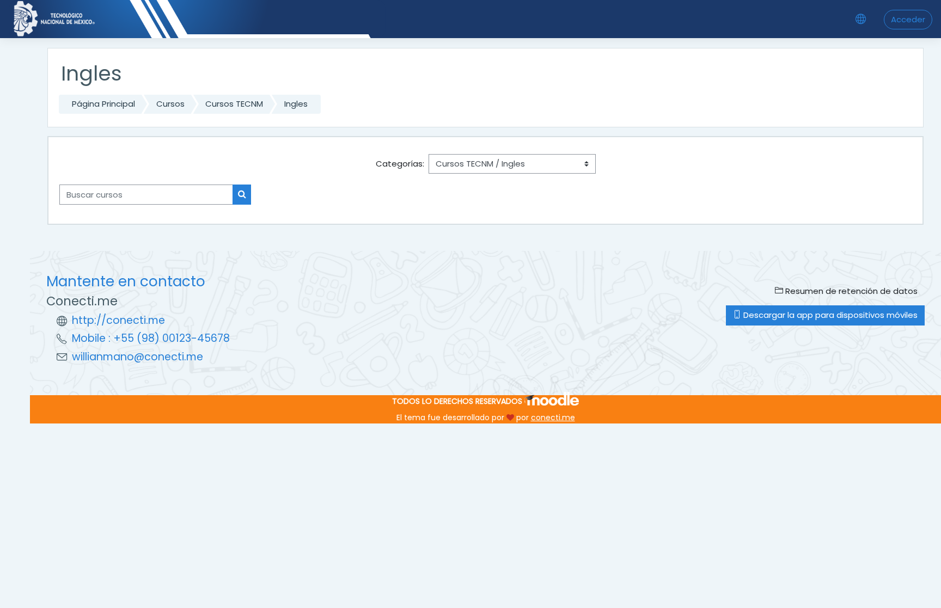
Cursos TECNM (234, 103)
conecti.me (553, 417)
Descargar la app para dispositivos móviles (829, 315)
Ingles (296, 103)
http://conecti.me (118, 320)
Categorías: (400, 163)
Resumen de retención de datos (850, 291)
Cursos (170, 103)
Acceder (908, 19)
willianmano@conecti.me (137, 356)
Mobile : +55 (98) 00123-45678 (151, 338)
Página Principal (103, 103)
